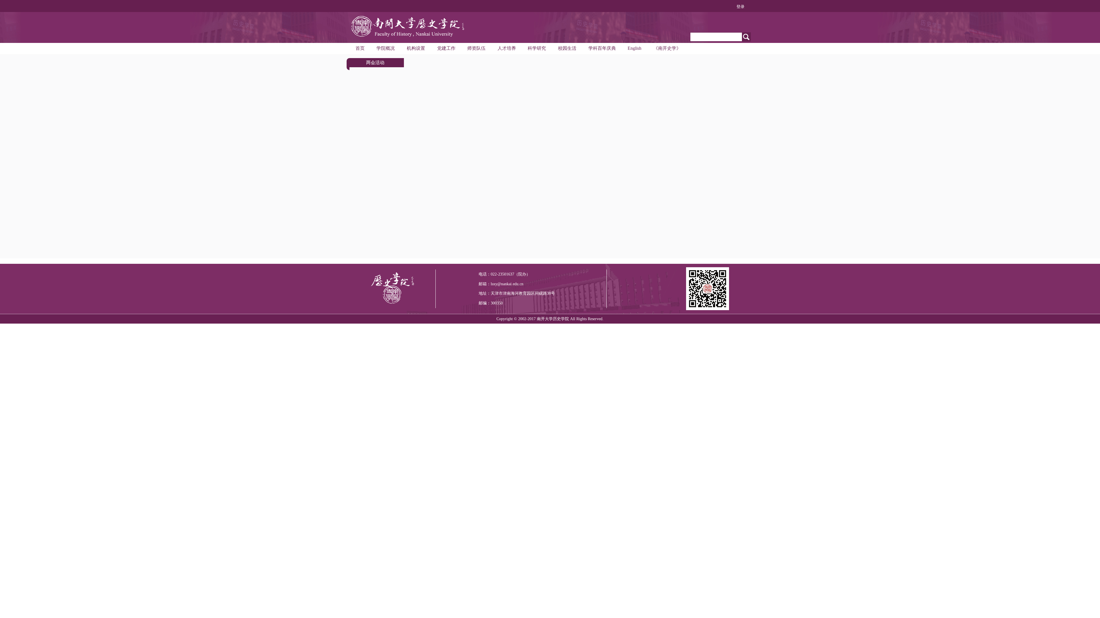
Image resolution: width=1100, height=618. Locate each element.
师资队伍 (476, 48)
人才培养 (507, 48)
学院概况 (385, 48)
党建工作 (446, 48)
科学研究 (537, 48)
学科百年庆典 (602, 48)
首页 (360, 48)
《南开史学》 (667, 48)
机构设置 (416, 48)
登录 (740, 7)
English (634, 48)
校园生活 (567, 48)
